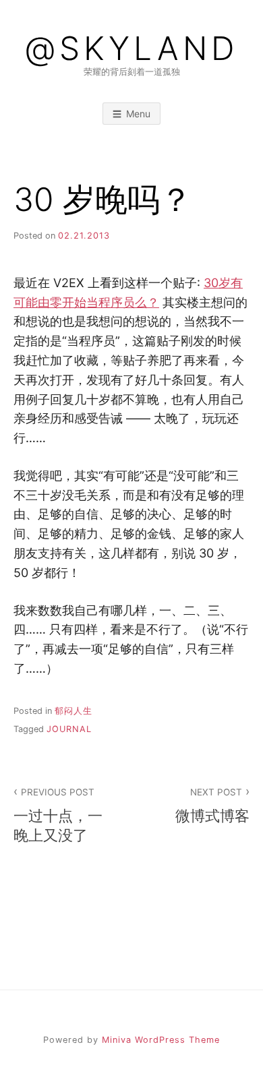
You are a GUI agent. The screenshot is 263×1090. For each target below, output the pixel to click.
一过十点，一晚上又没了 (58, 815)
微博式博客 (212, 805)
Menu (138, 113)
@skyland (131, 48)
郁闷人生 (73, 711)
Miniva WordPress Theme (161, 1040)
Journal (69, 729)
